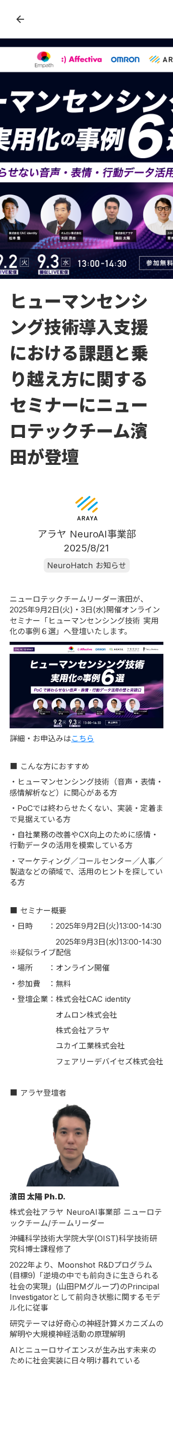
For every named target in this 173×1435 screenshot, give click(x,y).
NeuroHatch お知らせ (86, 565)
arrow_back (20, 19)
